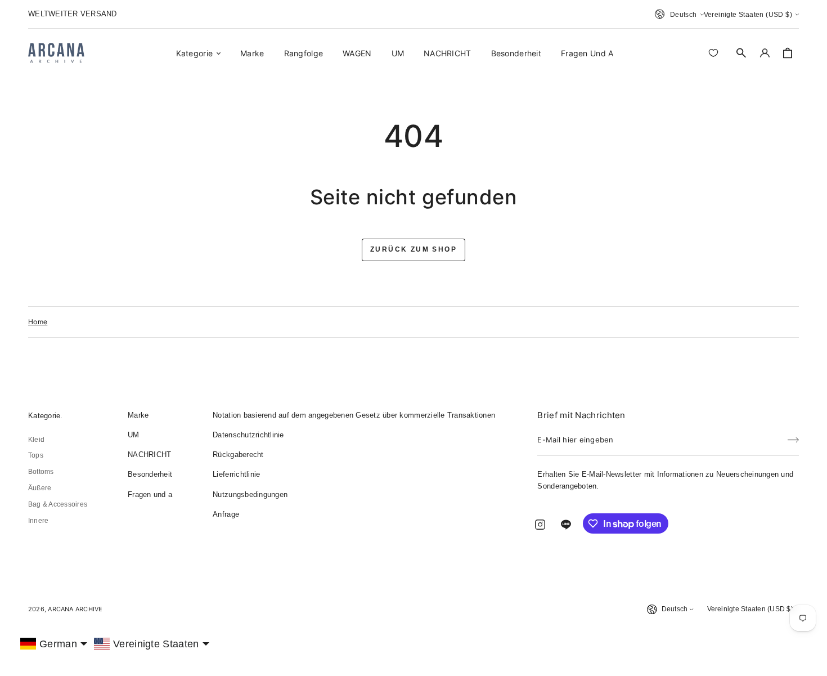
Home (37, 321)
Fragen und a (150, 494)
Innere (38, 521)
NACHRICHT (149, 454)
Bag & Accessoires (57, 504)
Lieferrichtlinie (236, 474)
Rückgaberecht (238, 454)
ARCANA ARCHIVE (75, 609)
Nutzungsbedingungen (250, 494)
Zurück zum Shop (413, 249)
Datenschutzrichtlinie (248, 435)
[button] (741, 52)
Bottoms (41, 472)
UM (134, 435)
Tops (35, 455)
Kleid (36, 440)
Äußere (39, 488)
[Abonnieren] (793, 436)
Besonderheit (150, 474)
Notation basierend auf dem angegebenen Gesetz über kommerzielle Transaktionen (354, 415)
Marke (138, 415)
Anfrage (226, 514)
